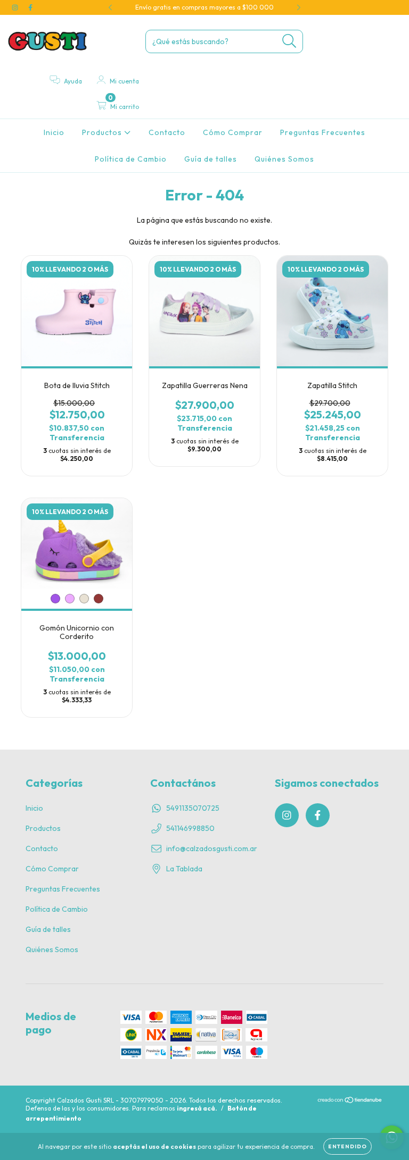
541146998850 (190, 828)
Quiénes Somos (284, 159)
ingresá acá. (197, 1108)
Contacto (167, 132)
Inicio (54, 132)
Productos (103, 132)
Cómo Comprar (233, 132)
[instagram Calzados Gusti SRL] (15, 7)
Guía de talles (210, 159)
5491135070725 (192, 808)
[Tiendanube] (350, 1101)
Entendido (347, 1146)
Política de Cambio (131, 159)
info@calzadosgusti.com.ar (211, 848)
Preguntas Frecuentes (322, 132)
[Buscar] (289, 41)
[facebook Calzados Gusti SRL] (30, 7)
